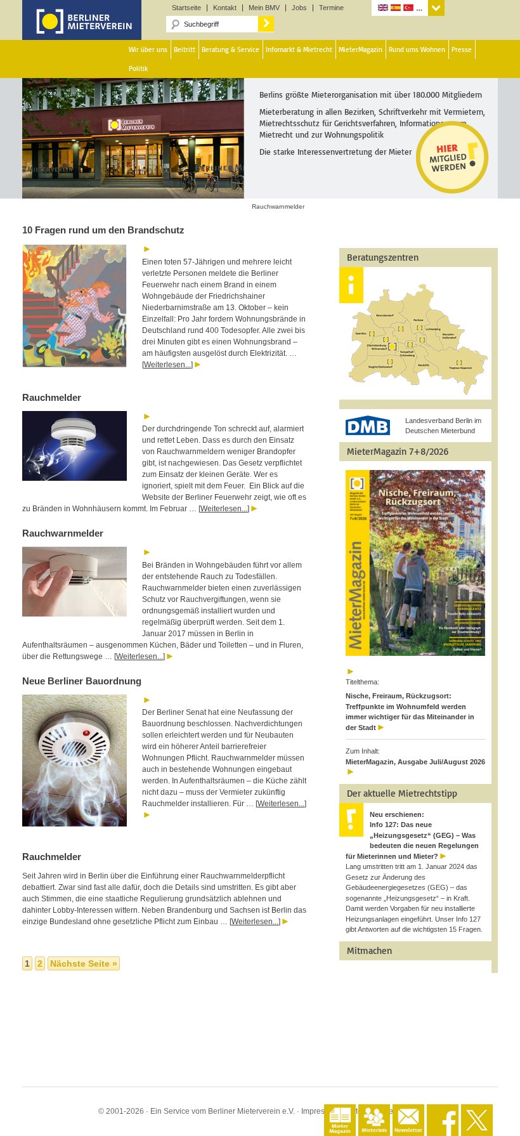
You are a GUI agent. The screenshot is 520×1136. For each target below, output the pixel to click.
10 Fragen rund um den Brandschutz (103, 230)
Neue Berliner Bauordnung (81, 681)
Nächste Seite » (83, 963)
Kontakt (225, 7)
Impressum (320, 1111)
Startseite (186, 7)
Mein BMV (264, 7)
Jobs (299, 7)
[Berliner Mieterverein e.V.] (81, 30)
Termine (331, 7)
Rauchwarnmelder (62, 533)
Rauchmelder (51, 397)
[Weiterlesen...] (167, 364)
